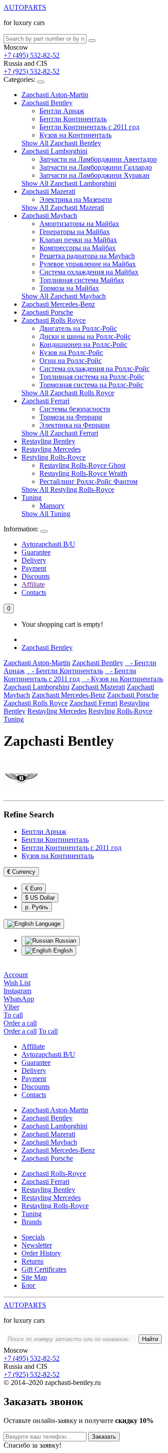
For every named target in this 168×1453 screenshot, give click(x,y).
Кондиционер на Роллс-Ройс (83, 344)
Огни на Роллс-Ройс (70, 360)
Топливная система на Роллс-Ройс (91, 376)
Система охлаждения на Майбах (88, 272)
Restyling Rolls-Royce (54, 457)
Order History (41, 1253)
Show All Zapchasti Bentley (61, 143)
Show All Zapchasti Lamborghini (69, 183)
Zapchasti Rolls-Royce (54, 1173)
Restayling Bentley (48, 441)
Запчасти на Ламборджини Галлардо (95, 167)
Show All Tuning (46, 513)
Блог (29, 1285)
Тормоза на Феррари (70, 417)
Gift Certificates (44, 1269)
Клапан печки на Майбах (78, 240)
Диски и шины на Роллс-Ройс (85, 336)
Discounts (36, 576)
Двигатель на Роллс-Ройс (78, 328)
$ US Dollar (40, 897)
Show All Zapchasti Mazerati (63, 207)
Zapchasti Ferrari (45, 401)
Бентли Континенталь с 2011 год (89, 127)
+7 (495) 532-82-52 (32, 55)
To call (48, 1031)
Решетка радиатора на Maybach (87, 256)
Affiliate (33, 584)
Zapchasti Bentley (47, 103)
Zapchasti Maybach (49, 215)
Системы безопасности (74, 409)
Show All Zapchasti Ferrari (60, 433)
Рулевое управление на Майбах (87, 264)
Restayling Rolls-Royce (55, 1205)
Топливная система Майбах (81, 280)
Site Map (34, 1277)
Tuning (32, 497)
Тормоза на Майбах (69, 288)
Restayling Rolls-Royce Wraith (83, 473)
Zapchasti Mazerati (48, 191)
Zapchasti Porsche (47, 312)
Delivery (34, 560)
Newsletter (37, 1245)
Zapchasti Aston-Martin (55, 94)
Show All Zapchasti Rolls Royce (68, 393)
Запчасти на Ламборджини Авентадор (98, 159)
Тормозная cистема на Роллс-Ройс (91, 385)
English (62, 950)
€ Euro (33, 888)
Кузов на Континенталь (75, 135)
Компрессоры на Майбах (77, 248)
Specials (33, 1237)
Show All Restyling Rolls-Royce (68, 489)
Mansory (52, 505)
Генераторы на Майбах (74, 231)
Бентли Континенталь (73, 119)
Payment (34, 568)
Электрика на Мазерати (75, 199)
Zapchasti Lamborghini (54, 151)
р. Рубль (36, 907)
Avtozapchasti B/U (48, 544)
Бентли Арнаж (61, 111)
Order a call (20, 1031)
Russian (64, 940)
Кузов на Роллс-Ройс (71, 352)
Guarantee (36, 552)
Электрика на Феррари (74, 425)
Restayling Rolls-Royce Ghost (82, 465)
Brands (32, 1222)
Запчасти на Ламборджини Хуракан (94, 175)
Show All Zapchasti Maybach (64, 296)
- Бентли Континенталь (64, 671)
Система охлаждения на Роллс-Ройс (94, 368)
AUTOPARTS (25, 7)
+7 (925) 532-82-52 (32, 71)
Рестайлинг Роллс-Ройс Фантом (88, 481)
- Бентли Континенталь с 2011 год (70, 675)
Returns (32, 1261)
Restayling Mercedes (51, 449)
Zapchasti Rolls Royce (54, 320)
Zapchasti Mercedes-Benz (58, 304)
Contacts (34, 592)
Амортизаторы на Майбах (79, 223)
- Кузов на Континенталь (122, 679)
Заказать (104, 1436)
